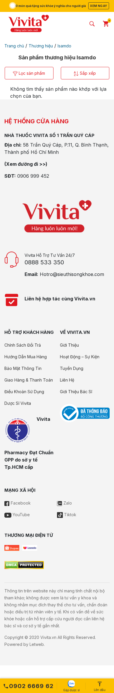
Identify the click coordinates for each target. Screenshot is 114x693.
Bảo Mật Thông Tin (23, 368)
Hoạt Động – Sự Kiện (79, 356)
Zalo (67, 502)
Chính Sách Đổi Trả (22, 345)
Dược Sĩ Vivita (17, 403)
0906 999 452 (33, 176)
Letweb (37, 644)
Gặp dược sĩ (71, 690)
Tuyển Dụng (71, 368)
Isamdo (64, 45)
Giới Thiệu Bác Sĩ (76, 391)
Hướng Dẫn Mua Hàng (25, 356)
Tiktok (69, 514)
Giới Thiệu (69, 345)
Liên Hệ (67, 379)
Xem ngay (98, 6)
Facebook (20, 502)
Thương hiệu (41, 45)
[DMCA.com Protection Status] (24, 565)
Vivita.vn (48, 637)
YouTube (20, 514)
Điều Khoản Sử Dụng (24, 391)
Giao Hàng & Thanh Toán (28, 379)
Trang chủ (14, 45)
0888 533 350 (44, 262)
